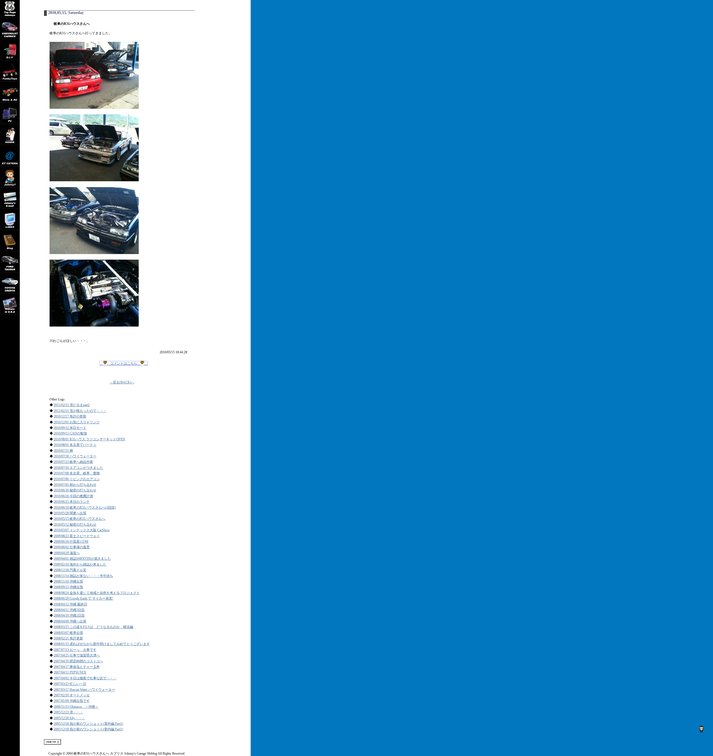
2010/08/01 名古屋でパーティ (75, 445)
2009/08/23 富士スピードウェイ (77, 536)
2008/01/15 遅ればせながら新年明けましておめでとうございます (102, 644)
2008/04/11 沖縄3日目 (69, 610)
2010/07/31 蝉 (63, 451)
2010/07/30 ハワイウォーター (75, 456)
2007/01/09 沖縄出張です (72, 701)
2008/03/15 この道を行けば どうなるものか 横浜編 (93, 627)
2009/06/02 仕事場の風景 (72, 547)
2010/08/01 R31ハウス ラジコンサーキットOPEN (89, 439)
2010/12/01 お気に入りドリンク (77, 422)
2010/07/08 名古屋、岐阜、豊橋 (77, 473)
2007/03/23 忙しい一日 (70, 684)
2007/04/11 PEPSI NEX (70, 672)
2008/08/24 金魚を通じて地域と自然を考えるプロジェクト (97, 593)
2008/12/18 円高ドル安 (70, 570)
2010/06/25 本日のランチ (72, 502)
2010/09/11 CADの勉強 (70, 433)
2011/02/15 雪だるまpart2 (72, 405)
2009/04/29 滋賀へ (67, 553)
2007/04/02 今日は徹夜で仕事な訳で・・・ (85, 678)
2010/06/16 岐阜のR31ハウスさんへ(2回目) (85, 507)
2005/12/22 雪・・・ (68, 712)
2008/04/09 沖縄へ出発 (70, 621)
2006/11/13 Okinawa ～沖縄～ (76, 707)
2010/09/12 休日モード (70, 428)
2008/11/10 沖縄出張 (68, 581)
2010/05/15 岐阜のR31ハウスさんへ (79, 519)
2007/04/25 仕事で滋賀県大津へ (77, 655)
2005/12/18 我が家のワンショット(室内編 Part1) (88, 729)
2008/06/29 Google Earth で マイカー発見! (83, 598)
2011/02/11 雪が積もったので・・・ (80, 411)
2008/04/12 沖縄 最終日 (70, 604)
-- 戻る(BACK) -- (122, 382)
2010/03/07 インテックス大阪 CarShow (82, 530)
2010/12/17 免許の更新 (70, 416)
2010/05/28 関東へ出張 (70, 513)
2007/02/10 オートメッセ (72, 695)
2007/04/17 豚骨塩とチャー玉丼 (77, 667)
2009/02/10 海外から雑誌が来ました (80, 564)
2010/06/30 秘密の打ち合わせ (75, 490)
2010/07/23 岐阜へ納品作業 (73, 462)
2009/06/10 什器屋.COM (71, 542)
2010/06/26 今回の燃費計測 (73, 496)
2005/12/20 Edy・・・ (69, 718)
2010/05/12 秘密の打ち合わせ (75, 524)
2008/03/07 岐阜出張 (68, 633)
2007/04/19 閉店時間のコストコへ (78, 661)
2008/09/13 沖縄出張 (68, 587)
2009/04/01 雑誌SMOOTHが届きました (82, 559)
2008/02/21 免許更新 (68, 638)
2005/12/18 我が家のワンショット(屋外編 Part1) (88, 724)
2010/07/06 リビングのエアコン (77, 479)
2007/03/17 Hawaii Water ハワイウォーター (84, 690)
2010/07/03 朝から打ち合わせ (75, 485)
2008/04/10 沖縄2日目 (69, 615)
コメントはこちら (123, 363)
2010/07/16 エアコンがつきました (78, 468)
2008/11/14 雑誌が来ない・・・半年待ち (83, 576)
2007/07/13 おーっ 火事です (75, 650)
